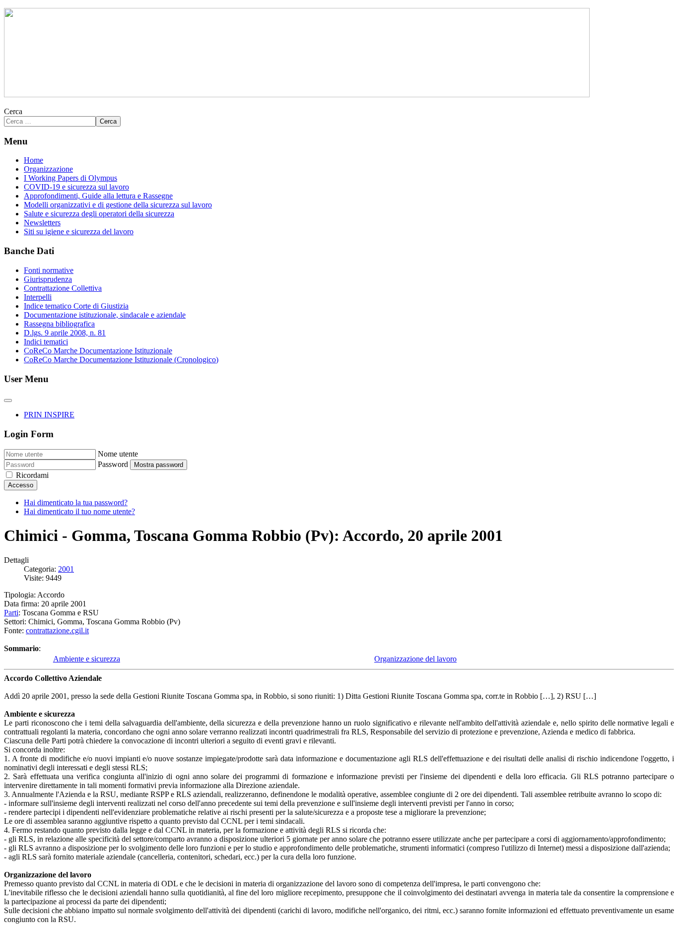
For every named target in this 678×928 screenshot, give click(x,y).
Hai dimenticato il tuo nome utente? (79, 511)
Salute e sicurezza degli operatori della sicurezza (99, 213)
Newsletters (42, 222)
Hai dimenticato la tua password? (76, 502)
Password (113, 464)
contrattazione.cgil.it (57, 630)
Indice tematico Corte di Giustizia (76, 306)
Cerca (13, 111)
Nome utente (118, 454)
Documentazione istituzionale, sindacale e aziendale (105, 315)
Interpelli (38, 297)
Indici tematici (46, 341)
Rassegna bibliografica (59, 324)
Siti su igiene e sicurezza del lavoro (79, 231)
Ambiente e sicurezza (86, 659)
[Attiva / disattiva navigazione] (8, 400)
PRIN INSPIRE (49, 414)
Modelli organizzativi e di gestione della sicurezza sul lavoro (118, 204)
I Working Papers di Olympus (70, 178)
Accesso (20, 485)
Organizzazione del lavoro (415, 659)
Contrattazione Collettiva (63, 288)
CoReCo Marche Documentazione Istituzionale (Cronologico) (121, 359)
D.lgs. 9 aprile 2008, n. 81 (65, 333)
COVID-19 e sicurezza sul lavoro (76, 187)
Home (33, 160)
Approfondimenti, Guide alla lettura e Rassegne (98, 196)
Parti (11, 612)
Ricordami (32, 475)
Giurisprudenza (48, 279)
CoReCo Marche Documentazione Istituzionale (98, 350)
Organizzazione (48, 169)
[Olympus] (297, 94)
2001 (66, 569)
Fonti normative (48, 270)
